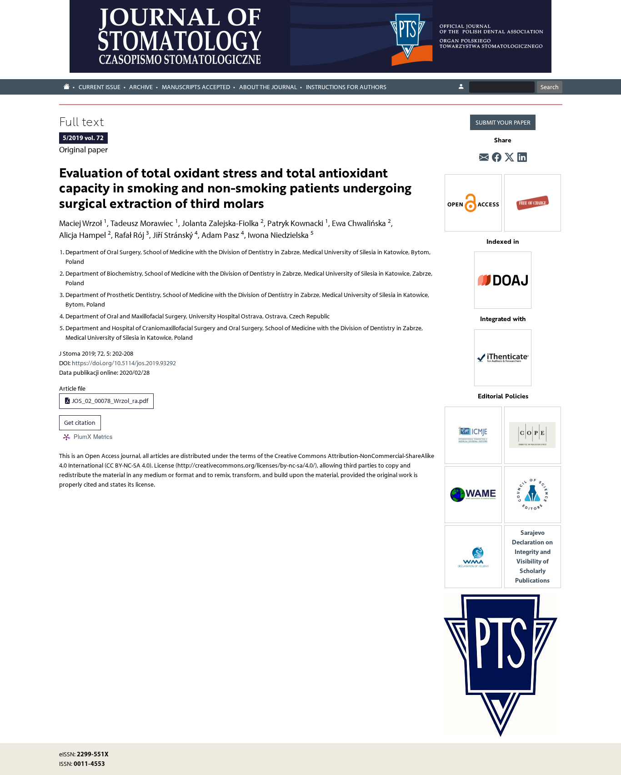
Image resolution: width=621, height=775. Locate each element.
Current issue (99, 87)
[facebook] (496, 158)
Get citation (79, 423)
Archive (141, 87)
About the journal (268, 87)
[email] (484, 158)
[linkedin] (522, 158)
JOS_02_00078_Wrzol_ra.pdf (109, 401)
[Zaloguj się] (461, 86)
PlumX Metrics (93, 437)
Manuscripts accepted (196, 87)
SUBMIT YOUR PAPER (503, 122)
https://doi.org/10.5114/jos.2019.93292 (124, 363)
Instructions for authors (346, 87)
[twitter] (509, 158)
